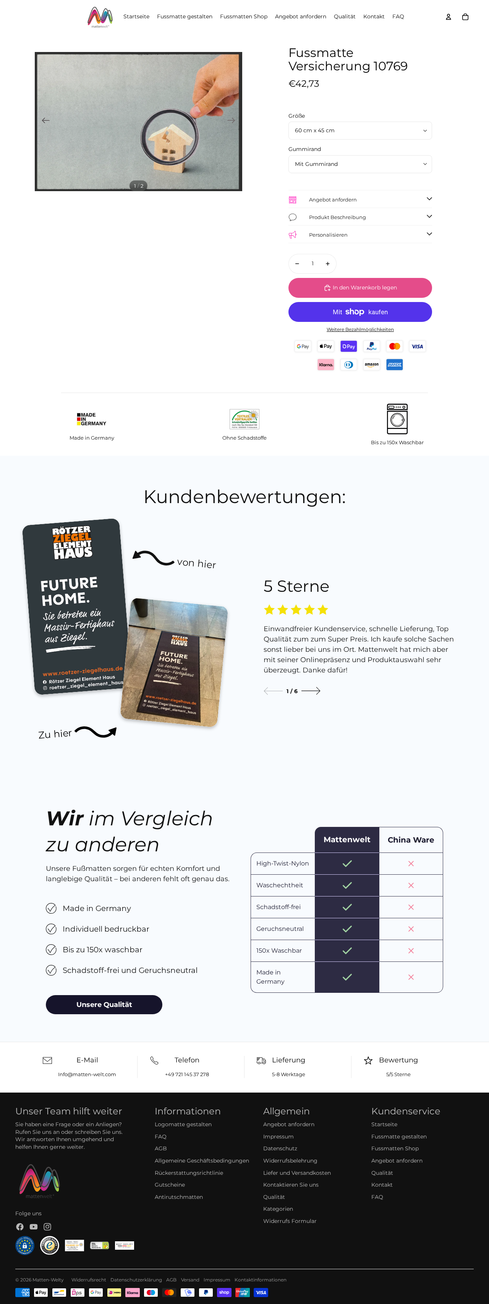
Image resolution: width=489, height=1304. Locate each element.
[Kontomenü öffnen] (448, 16)
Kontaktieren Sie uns (291, 1184)
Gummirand (304, 149)
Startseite (384, 1124)
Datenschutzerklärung (136, 1280)
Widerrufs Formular (290, 1221)
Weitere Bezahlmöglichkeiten (360, 329)
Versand (190, 1280)
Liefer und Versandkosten (297, 1172)
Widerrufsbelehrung (290, 1160)
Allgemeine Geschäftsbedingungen (202, 1160)
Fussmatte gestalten (399, 1136)
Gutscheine (170, 1184)
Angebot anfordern (288, 1124)
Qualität (274, 1197)
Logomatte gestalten (183, 1124)
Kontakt (382, 1184)
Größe (296, 115)
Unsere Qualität (104, 1004)
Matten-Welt (46, 1280)
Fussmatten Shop (395, 1148)
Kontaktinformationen (261, 1280)
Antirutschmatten (179, 1197)
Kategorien (278, 1208)
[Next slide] (311, 691)
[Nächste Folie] (233, 121)
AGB (161, 1148)
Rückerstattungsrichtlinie (189, 1172)
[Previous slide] (273, 691)
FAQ (161, 1136)
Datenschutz (280, 1148)
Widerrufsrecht (88, 1280)
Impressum (278, 1136)
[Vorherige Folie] (43, 121)
